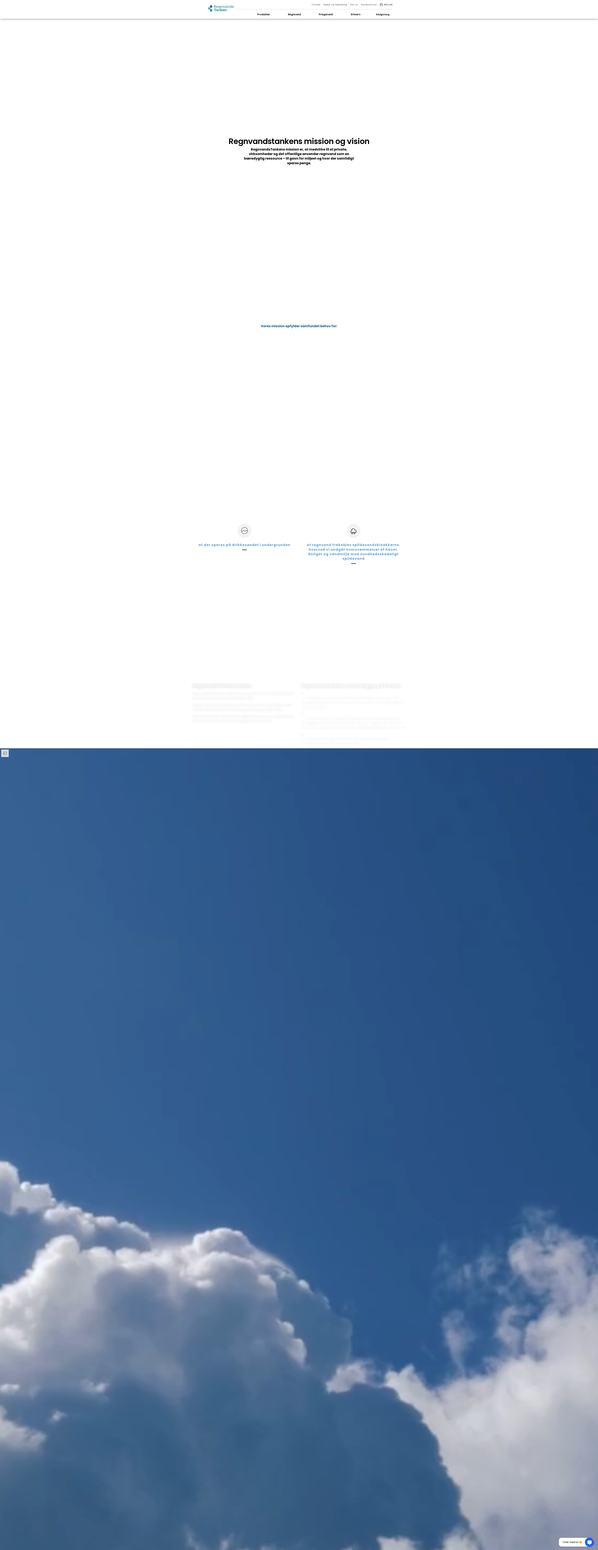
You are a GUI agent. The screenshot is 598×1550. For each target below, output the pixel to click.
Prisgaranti (326, 14)
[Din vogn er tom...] (381, 5)
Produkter (263, 14)
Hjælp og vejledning (335, 4)
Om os (354, 4)
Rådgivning (382, 14)
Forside (316, 4)
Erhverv (356, 14)
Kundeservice (369, 4)
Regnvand (294, 14)
